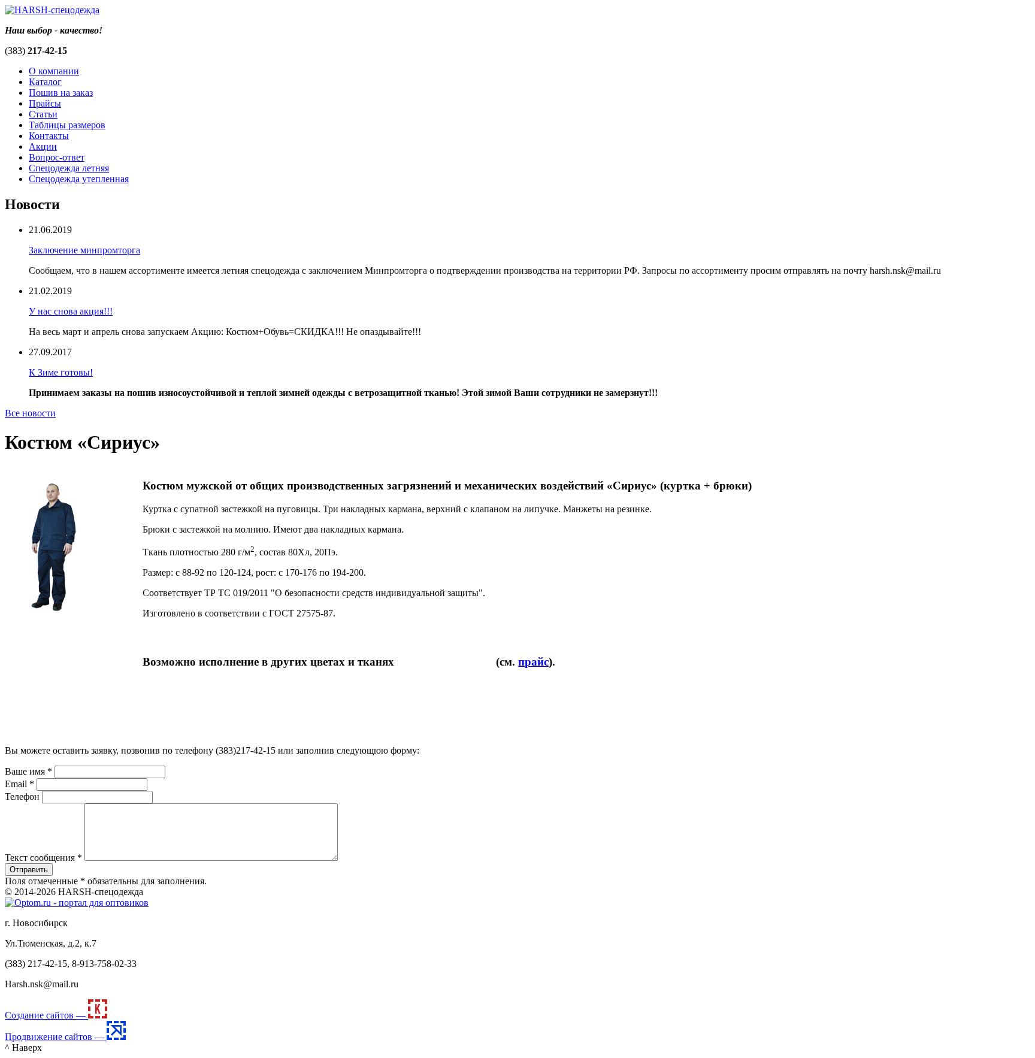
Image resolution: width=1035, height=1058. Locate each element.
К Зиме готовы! (61, 372)
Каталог (45, 82)
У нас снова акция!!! (71, 311)
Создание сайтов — (46, 1015)
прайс (533, 661)
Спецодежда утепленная (79, 179)
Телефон (22, 796)
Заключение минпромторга (84, 250)
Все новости (30, 413)
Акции (43, 146)
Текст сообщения (43, 858)
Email (19, 784)
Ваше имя (28, 771)
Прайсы (45, 103)
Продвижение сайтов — (56, 1037)
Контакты (49, 136)
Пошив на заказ (61, 92)
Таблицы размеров (67, 125)
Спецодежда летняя (69, 168)
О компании (54, 71)
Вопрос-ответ (56, 157)
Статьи (43, 114)
